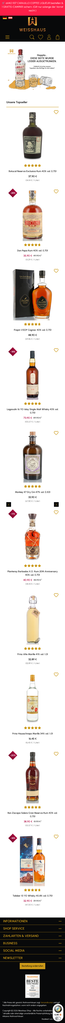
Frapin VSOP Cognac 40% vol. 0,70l (32, 330)
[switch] (58, 1018)
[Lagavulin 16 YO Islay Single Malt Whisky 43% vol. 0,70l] (32, 374)
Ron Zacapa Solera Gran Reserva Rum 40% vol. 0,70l (32, 815)
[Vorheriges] (8, 504)
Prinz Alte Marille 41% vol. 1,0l (32, 654)
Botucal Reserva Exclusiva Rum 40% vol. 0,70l (32, 171)
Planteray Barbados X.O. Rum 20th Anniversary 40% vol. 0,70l (32, 573)
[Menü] (7, 36)
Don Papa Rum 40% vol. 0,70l (32, 250)
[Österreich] (10, 17)
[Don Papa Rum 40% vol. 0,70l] (32, 215)
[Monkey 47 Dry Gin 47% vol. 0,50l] (32, 457)
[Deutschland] (5, 17)
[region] (32, 504)
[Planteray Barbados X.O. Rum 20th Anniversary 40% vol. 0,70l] (32, 536)
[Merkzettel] (40, 36)
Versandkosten (47, 1002)
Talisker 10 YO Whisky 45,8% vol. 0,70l (32, 895)
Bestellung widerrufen (32, 966)
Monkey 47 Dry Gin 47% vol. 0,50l (32, 492)
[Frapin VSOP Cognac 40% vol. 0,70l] (32, 294)
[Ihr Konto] (49, 36)
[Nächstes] (56, 504)
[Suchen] (32, 36)
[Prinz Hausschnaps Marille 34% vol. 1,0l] (32, 698)
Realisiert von (47, 1019)
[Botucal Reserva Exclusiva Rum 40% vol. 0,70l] (32, 136)
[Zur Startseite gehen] (32, 24)
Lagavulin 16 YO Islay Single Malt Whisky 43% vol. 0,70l (32, 411)
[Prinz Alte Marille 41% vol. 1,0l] (32, 619)
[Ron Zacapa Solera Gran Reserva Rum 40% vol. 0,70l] (32, 777)
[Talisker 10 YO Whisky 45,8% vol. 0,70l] (32, 860)
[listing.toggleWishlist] (56, 113)
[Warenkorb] (57, 36)
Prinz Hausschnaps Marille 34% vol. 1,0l (32, 733)
